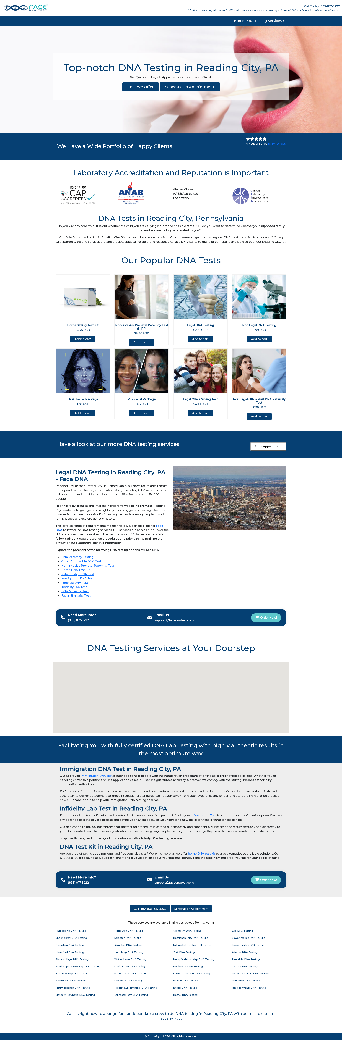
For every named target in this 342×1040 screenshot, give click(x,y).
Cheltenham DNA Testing (129, 966)
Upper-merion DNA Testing (130, 973)
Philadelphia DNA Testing (71, 930)
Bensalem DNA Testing (70, 945)
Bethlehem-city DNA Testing (190, 937)
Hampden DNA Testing (246, 980)
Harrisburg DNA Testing (128, 952)
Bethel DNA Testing (185, 994)
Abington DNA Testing (128, 945)
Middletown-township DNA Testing (135, 987)
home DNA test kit (201, 853)
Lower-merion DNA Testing (248, 937)
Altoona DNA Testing (245, 952)
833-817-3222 (171, 1019)
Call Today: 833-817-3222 (322, 6)
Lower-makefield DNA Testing (191, 973)
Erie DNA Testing (242, 930)
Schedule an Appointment (189, 87)
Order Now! (268, 617)
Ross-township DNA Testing (249, 987)
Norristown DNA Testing (188, 966)
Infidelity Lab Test (74, 587)
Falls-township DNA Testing (72, 973)
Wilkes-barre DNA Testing (130, 959)
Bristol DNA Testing (185, 987)
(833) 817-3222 (78, 620)
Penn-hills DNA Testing (246, 959)
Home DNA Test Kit (75, 570)
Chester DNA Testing (245, 966)
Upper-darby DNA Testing (71, 937)
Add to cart (83, 339)
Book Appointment (268, 446)
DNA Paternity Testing (77, 557)
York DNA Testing (184, 952)
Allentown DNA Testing (187, 930)
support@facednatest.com (174, 620)
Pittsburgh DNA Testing (128, 930)
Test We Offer (141, 87)
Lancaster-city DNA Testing (131, 994)
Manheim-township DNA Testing (75, 994)
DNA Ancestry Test (75, 591)
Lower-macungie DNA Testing (250, 973)
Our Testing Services (266, 21)
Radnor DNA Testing (185, 980)
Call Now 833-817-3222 (150, 908)
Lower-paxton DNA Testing (248, 945)
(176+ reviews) (277, 143)
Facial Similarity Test (76, 595)
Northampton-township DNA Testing (78, 966)
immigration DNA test (97, 776)
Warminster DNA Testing (71, 980)
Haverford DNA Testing (70, 952)
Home (239, 21)
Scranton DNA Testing (127, 937)
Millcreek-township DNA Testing (192, 945)
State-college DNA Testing (72, 959)
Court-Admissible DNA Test (81, 561)
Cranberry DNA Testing (128, 980)
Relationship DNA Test (77, 574)
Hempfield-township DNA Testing (193, 959)
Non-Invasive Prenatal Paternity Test (87, 565)
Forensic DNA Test (74, 582)
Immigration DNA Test (77, 578)
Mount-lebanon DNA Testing (73, 987)
